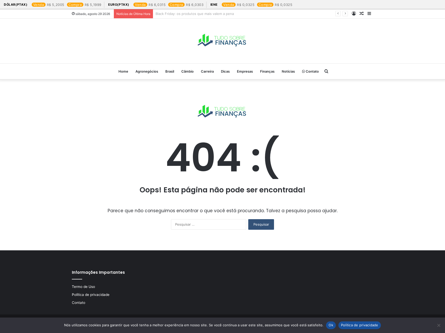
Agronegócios (146, 71)
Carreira (207, 71)
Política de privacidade (90, 295)
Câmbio (187, 71)
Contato (312, 71)
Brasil (169, 71)
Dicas (225, 71)
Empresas (245, 71)
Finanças (267, 71)
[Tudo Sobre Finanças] (222, 41)
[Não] (438, 325)
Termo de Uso (83, 287)
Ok (331, 325)
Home (123, 71)
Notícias (288, 71)
